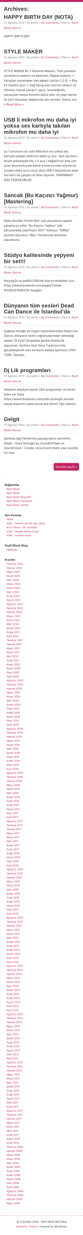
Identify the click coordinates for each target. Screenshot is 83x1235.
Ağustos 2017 (15, 821)
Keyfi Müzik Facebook (19, 501)
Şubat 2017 (13, 845)
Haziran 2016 (14, 877)
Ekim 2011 (12, 1102)
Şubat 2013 (13, 1038)
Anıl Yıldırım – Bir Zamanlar (22, 527)
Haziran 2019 (14, 736)
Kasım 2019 (13, 716)
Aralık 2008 (13, 1175)
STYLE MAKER (23, 52)
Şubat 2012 (13, 1086)
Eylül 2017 (12, 817)
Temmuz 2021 (15, 640)
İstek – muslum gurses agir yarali (26, 523)
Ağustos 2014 (15, 965)
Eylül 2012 (13, 1058)
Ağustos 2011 (15, 1110)
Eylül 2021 (13, 636)
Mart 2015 (13, 937)
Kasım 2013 (13, 1002)
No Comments (50, 22)
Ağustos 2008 (15, 1191)
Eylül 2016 (13, 865)
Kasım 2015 (13, 905)
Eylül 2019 (13, 724)
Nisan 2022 (13, 620)
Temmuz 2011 (14, 1114)
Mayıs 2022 (13, 616)
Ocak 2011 (13, 1134)
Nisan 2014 (13, 982)
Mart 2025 (13, 580)
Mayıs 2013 (13, 1026)
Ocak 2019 (13, 756)
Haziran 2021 (14, 644)
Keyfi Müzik (13, 488)
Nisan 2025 (13, 575)
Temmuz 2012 (15, 1066)
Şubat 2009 (13, 1166)
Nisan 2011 (13, 1126)
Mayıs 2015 (13, 929)
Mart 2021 (13, 656)
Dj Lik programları (27, 370)
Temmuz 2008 (15, 1195)
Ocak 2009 (13, 1171)
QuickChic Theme (26, 1226)
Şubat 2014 (13, 990)
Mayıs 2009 (13, 1154)
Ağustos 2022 (15, 604)
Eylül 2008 (13, 1187)
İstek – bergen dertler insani (23, 531)
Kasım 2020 (13, 668)
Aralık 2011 (13, 1094)
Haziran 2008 (14, 1199)
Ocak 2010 (13, 1142)
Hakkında (12, 549)
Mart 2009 (13, 1163)
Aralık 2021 (13, 632)
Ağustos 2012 (15, 1062)
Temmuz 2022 (15, 608)
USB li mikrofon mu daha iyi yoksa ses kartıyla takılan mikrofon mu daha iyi (40, 126)
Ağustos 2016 (15, 869)
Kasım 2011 (13, 1098)
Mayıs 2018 (13, 785)
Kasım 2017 (13, 809)
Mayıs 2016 (13, 881)
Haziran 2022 (14, 612)
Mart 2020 (13, 700)
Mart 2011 (12, 1130)
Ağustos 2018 (15, 772)
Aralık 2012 (13, 1046)
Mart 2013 (13, 1034)
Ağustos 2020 (15, 680)
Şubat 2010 (13, 1138)
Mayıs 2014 (13, 978)
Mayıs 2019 (13, 740)
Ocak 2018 (13, 801)
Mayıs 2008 (13, 1203)
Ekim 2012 (13, 1054)
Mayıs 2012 (13, 1074)
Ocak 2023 (13, 596)
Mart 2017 (12, 841)
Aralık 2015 (13, 901)
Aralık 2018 (13, 760)
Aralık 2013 (13, 998)
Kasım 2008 (13, 1179)
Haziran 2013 (14, 1022)
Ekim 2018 (13, 764)
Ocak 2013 (13, 1042)
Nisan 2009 (13, 1159)
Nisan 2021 (13, 652)
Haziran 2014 (14, 974)
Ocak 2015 (13, 945)
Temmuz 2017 (15, 825)
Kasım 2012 (13, 1050)
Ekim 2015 (13, 909)
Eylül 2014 (13, 962)
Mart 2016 (13, 889)
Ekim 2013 (13, 1006)
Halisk (10, 519)
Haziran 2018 (14, 781)
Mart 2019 (13, 748)
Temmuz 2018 (15, 776)
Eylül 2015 (13, 913)
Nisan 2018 (13, 789)
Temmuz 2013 (15, 1018)
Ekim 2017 (13, 813)
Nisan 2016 (13, 885)
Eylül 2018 (13, 769)
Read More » (15, 104)
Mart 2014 (13, 986)
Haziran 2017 (14, 829)
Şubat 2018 (13, 797)
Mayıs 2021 (13, 648)
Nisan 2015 (13, 933)
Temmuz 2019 (15, 732)
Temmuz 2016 (15, 873)
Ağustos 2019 (15, 728)
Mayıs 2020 (13, 692)
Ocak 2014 (13, 994)
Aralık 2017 (13, 805)
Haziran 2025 (14, 568)
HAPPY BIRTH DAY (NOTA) (38, 17)
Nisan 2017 (13, 837)
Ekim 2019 (13, 720)
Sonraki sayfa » (66, 467)
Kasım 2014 (13, 953)
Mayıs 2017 (13, 833)
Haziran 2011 (14, 1118)
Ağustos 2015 (15, 917)
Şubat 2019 (13, 752)
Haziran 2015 (14, 925)
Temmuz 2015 (15, 921)
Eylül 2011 (12, 1106)
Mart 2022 (13, 624)
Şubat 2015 (13, 941)
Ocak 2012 (13, 1090)
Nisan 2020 (13, 696)
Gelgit (11, 419)
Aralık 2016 (13, 853)
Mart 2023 (13, 592)
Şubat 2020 (13, 704)
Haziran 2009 (14, 1151)
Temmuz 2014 (15, 970)
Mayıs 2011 (13, 1122)
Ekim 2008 (13, 1183)
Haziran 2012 (14, 1070)
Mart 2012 (13, 1082)
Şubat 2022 (13, 628)
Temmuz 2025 (15, 563)
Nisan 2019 (13, 744)
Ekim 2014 (13, 957)
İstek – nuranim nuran (19, 535)
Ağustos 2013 (15, 1014)
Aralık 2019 (13, 712)
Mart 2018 (13, 793)
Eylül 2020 (13, 676)
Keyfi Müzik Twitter (18, 505)
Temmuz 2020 (15, 684)
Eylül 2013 (13, 1010)
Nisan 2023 (13, 588)
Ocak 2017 (13, 849)
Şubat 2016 (13, 893)
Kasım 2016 (13, 857)
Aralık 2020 (13, 664)
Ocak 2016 (13, 897)
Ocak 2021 (13, 660)
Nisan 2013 (13, 1030)
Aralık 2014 (13, 949)
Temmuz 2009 (15, 1146)
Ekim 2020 (13, 672)
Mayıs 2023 (13, 583)
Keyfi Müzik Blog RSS (19, 497)
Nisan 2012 (13, 1078)
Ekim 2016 (13, 861)
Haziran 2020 (14, 688)
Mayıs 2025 (13, 571)
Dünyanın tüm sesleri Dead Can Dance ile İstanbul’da (39, 309)
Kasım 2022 (13, 600)
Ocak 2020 (13, 708)
